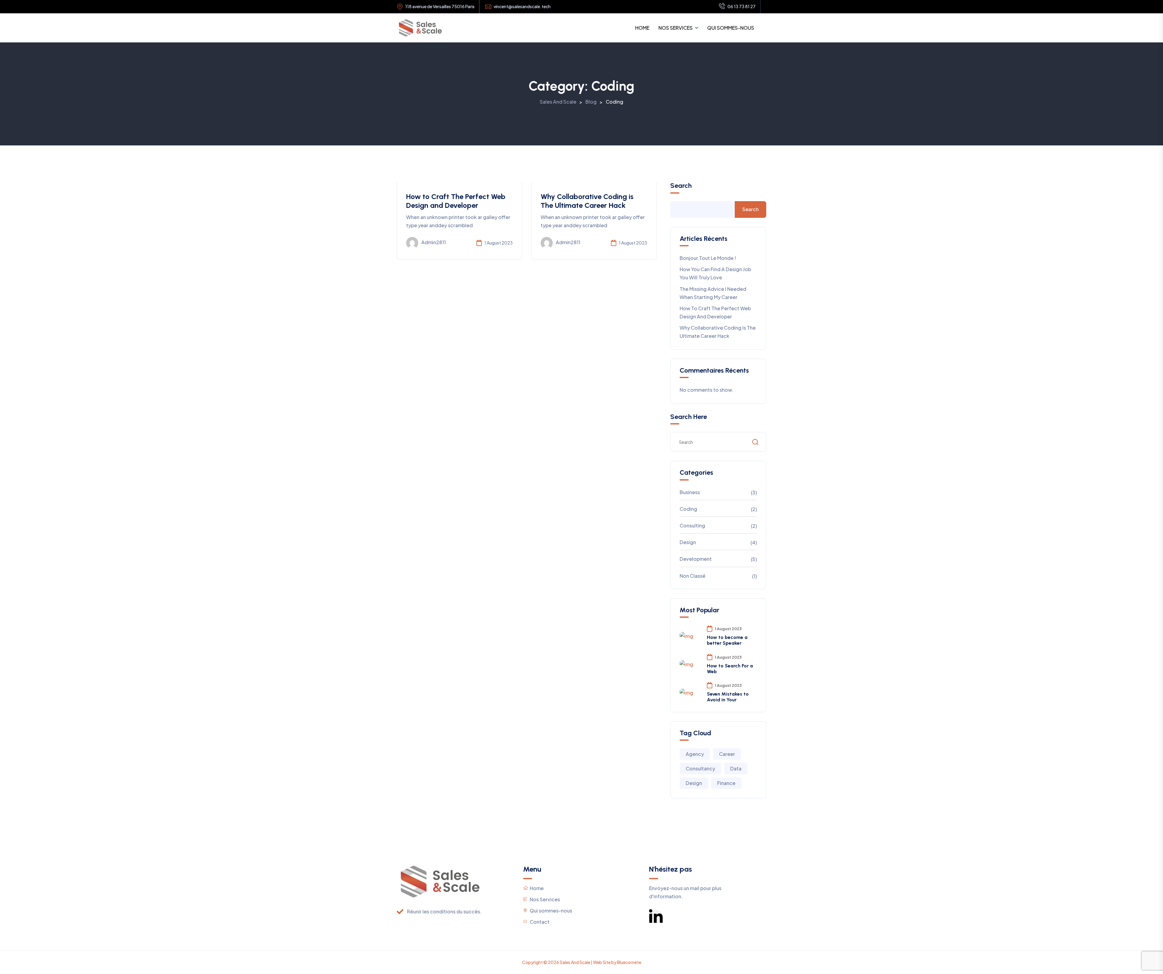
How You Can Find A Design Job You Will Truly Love (715, 273)
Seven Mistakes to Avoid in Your (728, 697)
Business (690, 492)
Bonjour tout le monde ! (708, 258)
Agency (695, 754)
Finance (726, 783)
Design (688, 542)
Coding (688, 509)
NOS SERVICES (675, 28)
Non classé (692, 576)
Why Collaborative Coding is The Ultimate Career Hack (587, 201)
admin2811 (433, 242)
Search (681, 186)
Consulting (692, 525)
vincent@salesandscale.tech (522, 6)
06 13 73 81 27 (741, 6)
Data (735, 768)
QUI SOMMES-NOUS (730, 28)
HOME (642, 28)
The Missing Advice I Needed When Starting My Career (713, 293)
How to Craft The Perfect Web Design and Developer (455, 201)
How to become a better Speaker (727, 640)
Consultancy (700, 768)
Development (696, 559)
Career (727, 754)
